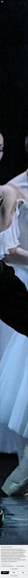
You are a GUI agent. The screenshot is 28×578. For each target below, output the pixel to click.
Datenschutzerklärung (10, 558)
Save (23, 572)
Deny (14, 572)
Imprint (11, 575)
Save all (5, 572)
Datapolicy (16, 575)
